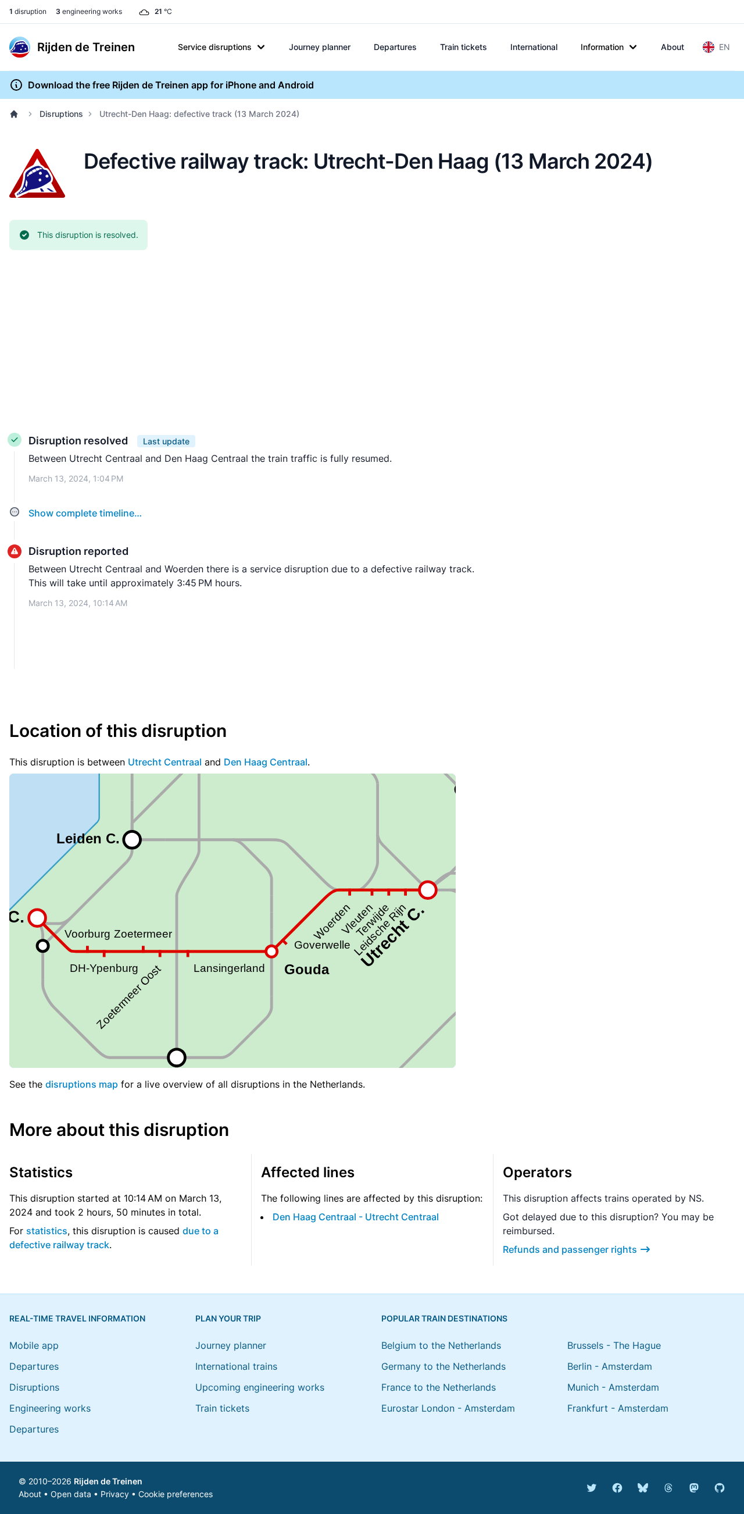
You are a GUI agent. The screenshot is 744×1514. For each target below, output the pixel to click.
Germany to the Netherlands (443, 1366)
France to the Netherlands (438, 1387)
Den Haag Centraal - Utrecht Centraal (356, 1217)
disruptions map (81, 1084)
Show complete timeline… (85, 513)
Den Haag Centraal (265, 762)
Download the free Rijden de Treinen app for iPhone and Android (171, 85)
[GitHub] (719, 1488)
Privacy (115, 1494)
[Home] (16, 114)
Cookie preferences (175, 1494)
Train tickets (463, 47)
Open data (71, 1494)
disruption (27, 11)
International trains (236, 1366)
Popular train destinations (444, 1318)
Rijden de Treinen (108, 1481)
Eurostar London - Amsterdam (448, 1408)
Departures (395, 47)
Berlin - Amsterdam (609, 1366)
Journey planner (319, 47)
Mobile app (34, 1345)
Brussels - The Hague (614, 1345)
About (672, 47)
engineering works (89, 11)
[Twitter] (592, 1488)
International (533, 47)
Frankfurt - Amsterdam (617, 1408)
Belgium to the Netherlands (441, 1345)
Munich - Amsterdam (613, 1387)
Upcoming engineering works (259, 1387)
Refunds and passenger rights (570, 1249)
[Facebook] (617, 1488)
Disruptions (61, 114)
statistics (46, 1231)
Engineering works (50, 1408)
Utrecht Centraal (165, 762)
